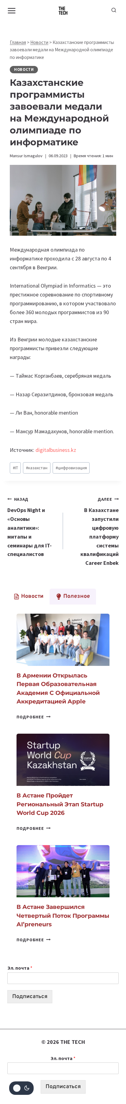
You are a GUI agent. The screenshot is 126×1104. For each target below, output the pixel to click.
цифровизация (71, 467)
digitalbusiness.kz (55, 449)
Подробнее (33, 717)
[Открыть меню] (12, 10)
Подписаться (29, 996)
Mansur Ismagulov (26, 155)
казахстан (36, 467)
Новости (39, 42)
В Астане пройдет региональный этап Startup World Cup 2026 (60, 804)
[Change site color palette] (21, 1088)
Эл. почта (19, 968)
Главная (18, 42)
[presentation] (63, 640)
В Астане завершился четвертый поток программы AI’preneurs (63, 915)
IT (15, 467)
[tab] (28, 597)
